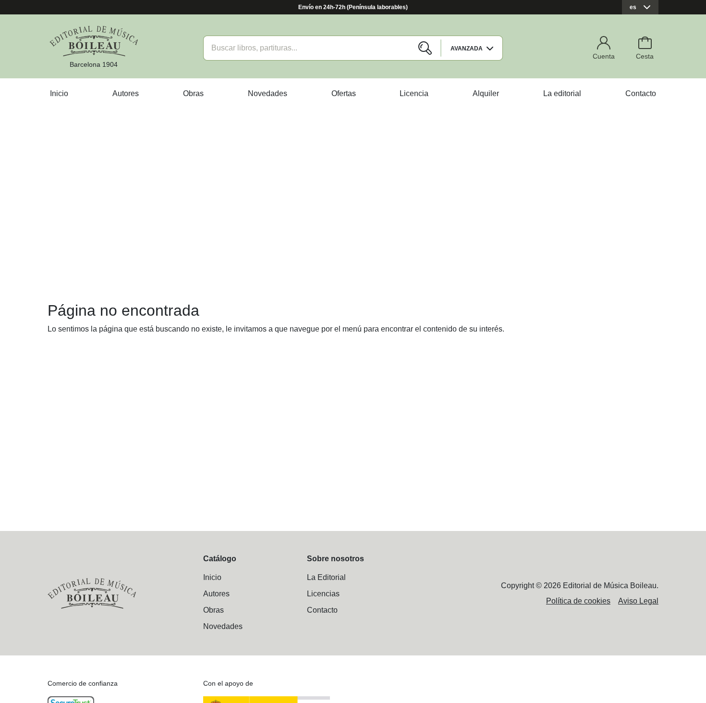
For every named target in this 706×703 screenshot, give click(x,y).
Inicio (59, 93)
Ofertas (343, 93)
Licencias (323, 594)
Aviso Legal (638, 601)
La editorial (562, 93)
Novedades (267, 93)
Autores (125, 93)
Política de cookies (578, 601)
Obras (193, 93)
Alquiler (486, 93)
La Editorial (326, 577)
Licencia (414, 93)
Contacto (640, 93)
